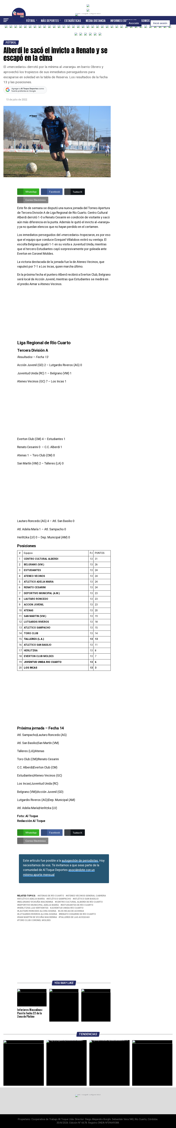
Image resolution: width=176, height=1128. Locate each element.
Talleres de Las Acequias (75, 917)
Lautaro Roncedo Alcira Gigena (37, 911)
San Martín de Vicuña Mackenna (38, 917)
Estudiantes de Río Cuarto (77, 905)
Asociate (134, 23)
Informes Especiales (123, 20)
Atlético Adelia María (32, 899)
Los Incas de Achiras (71, 911)
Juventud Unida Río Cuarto (67, 908)
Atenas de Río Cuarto (51, 896)
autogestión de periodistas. (80, 860)
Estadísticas (72, 20)
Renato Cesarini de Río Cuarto (78, 914)
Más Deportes (50, 20)
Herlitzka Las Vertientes (33, 908)
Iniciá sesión (160, 23)
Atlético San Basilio (86, 899)
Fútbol (30, 20)
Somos (145, 20)
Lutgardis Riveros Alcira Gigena (38, 914)
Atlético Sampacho (59, 899)
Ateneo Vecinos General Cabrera (86, 896)
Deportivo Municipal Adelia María (39, 905)
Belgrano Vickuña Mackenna (36, 902)
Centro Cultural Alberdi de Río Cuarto (79, 902)
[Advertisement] (64, 314)
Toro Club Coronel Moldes (35, 920)
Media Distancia (96, 20)
